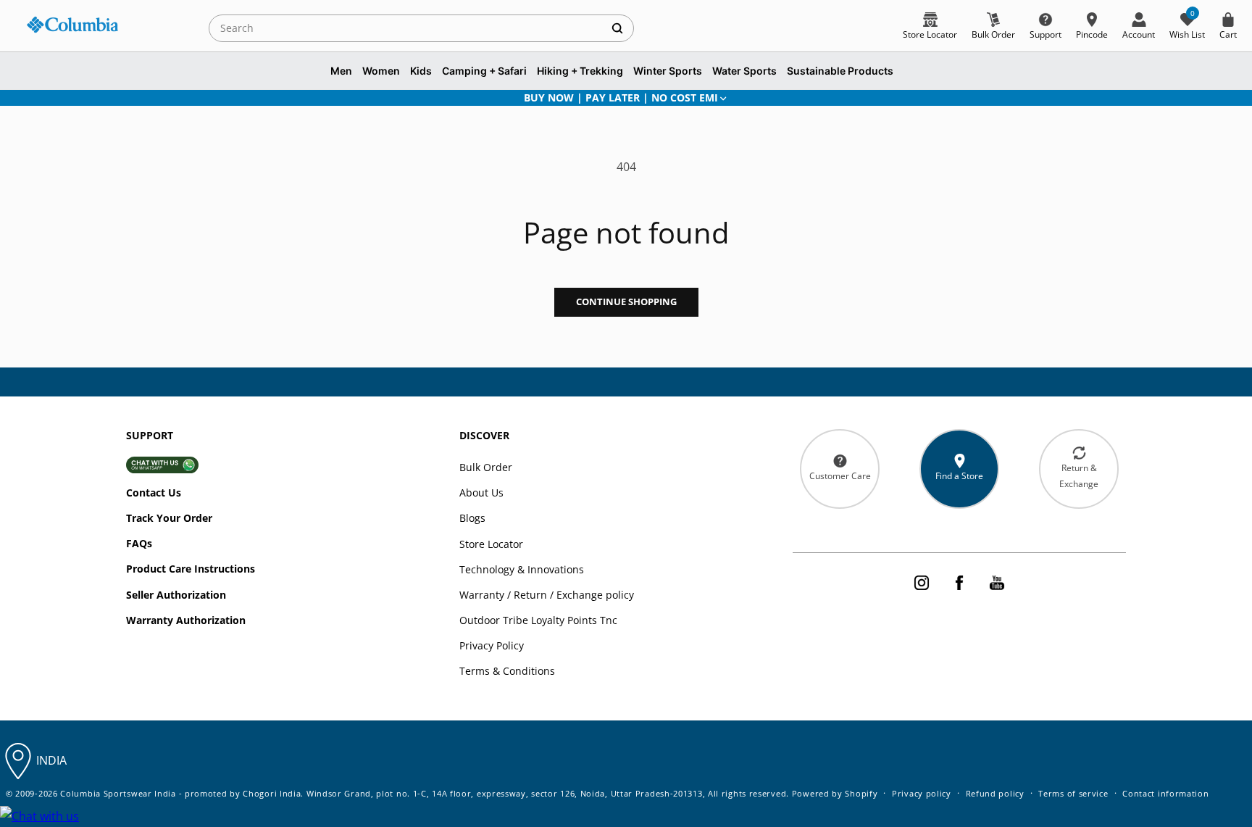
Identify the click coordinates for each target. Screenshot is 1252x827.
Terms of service (1073, 793)
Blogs (472, 518)
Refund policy (995, 793)
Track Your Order (169, 518)
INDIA (51, 760)
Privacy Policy (491, 645)
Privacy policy (921, 793)
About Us (481, 492)
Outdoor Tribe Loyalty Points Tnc (538, 620)
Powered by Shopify (835, 793)
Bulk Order (485, 467)
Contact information (1165, 793)
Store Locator (491, 544)
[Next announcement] (1106, 98)
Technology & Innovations (521, 569)
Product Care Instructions (190, 568)
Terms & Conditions (507, 671)
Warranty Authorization (186, 620)
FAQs (139, 543)
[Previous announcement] (146, 98)
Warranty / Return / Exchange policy (546, 595)
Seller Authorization (176, 595)
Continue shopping (626, 301)
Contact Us (153, 492)
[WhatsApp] (39, 816)
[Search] (617, 28)
